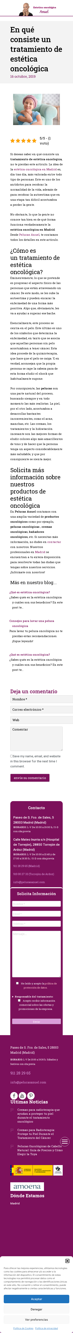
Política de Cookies (23, 1328)
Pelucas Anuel (29, 234)
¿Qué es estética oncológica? (29, 592)
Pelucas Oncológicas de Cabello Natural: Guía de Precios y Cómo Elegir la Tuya (40, 1150)
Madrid (40, 552)
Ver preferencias (36, 1319)
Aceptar (36, 1299)
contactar (54, 542)
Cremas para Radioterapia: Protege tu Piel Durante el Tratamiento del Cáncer (36, 1134)
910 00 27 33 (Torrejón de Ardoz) (33, 874)
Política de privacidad (46, 1328)
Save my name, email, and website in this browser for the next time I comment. (35, 761)
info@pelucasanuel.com (29, 882)
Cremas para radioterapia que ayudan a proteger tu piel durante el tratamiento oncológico (38, 1115)
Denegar (36, 1309)
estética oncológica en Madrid (35, 169)
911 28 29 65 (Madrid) (26, 866)
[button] (67, 1261)
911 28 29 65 (20, 1073)
